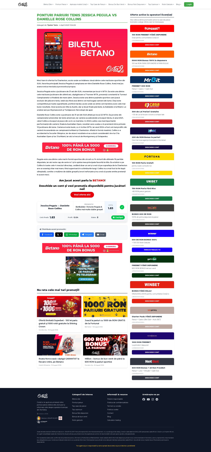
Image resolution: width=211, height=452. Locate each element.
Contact (110, 413)
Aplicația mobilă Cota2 (78, 4)
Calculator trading (114, 420)
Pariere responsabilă (115, 399)
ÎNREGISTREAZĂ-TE (152, 250)
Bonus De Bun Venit (116, 4)
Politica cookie (112, 410)
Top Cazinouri (153, 4)
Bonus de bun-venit (79, 417)
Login (189, 4)
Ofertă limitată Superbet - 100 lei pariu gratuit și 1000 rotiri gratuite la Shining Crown (58, 323)
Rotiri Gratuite (167, 4)
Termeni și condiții (114, 406)
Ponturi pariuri (77, 403)
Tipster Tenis (52, 25)
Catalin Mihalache (44, 365)
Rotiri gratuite (77, 420)
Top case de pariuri (79, 406)
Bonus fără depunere (80, 413)
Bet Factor (88, 327)
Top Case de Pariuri (97, 4)
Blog (178, 4)
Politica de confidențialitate (117, 403)
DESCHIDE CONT (152, 45)
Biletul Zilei (48, 4)
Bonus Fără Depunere (136, 4)
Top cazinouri (77, 410)
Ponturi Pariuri (60, 4)
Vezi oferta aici (82, 194)
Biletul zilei (76, 399)
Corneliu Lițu (43, 330)
